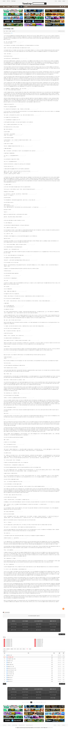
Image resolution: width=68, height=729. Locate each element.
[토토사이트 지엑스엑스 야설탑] (55, 17)
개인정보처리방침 (14, 725)
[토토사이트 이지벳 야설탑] (55, 24)
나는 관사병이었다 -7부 (39, 646)
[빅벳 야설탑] (55, 14)
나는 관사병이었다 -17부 (8, 642)
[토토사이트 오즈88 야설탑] (34, 17)
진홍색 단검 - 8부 (9, 677)
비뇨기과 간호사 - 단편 (10, 673)
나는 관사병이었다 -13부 (39, 639)
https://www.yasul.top (8, 33)
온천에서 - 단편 (9, 655)
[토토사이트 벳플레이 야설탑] (34, 14)
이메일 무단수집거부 (22, 725)
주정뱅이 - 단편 (9, 662)
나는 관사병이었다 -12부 (39, 640)
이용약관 (9, 725)
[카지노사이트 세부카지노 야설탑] (34, 10)
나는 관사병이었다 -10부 (39, 642)
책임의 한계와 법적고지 (29, 725)
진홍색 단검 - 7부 (9, 679)
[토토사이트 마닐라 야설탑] (13, 10)
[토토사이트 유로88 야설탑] (13, 24)
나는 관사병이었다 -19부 (8, 640)
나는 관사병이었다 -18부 (8, 641)
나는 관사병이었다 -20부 (8, 639)
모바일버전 (63, 725)
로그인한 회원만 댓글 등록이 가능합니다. (34, 615)
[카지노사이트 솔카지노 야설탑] (55, 21)
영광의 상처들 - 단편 (10, 664)
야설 (21, 6)
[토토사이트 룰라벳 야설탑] (34, 24)
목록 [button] (63, 683)
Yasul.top (27, 3)
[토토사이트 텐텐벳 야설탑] (55, 10)
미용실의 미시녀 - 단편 (10, 666)
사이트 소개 (4, 725)
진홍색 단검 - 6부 (9, 681)
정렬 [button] (60, 683)
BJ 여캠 (8, 6)
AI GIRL (26, 6)
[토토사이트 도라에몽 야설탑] (13, 17)
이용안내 (55, 725)
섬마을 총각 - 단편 (10, 660)
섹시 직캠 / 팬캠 (15, 6)
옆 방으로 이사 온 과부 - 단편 (11, 668)
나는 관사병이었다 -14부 (8, 646)
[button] (60, 634)
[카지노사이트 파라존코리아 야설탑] (34, 713)
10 (41, 702)
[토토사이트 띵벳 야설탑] (13, 14)
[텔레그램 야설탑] (13, 21)
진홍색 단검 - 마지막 (10, 675)
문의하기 (59, 725)
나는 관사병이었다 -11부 (39, 641)
